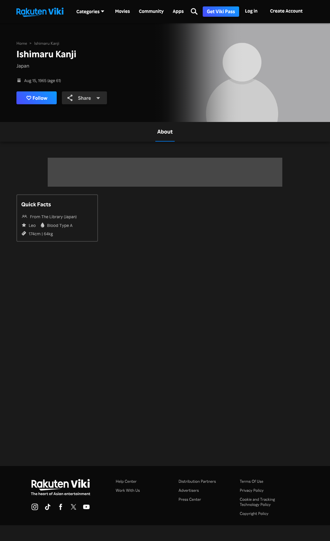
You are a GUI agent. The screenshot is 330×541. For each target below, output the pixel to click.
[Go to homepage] (39, 11)
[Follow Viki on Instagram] (35, 509)
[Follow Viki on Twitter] (73, 509)
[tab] (165, 131)
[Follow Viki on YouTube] (86, 509)
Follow (40, 98)
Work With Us (128, 490)
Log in (251, 11)
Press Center (190, 499)
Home (21, 43)
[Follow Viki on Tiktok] (48, 509)
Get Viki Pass (221, 11)
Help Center (126, 481)
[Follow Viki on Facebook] (60, 509)
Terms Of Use (251, 481)
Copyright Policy (254, 513)
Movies (122, 11)
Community (151, 11)
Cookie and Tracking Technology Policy (257, 502)
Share (84, 98)
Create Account (286, 11)
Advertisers (189, 490)
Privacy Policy (252, 490)
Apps (178, 11)
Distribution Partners (197, 481)
